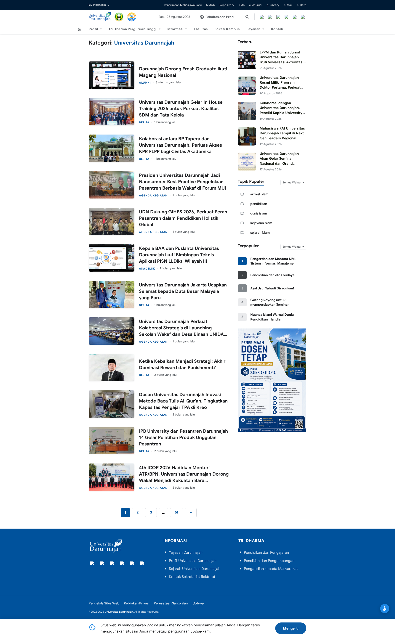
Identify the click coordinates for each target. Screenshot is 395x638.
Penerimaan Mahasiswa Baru (183, 5)
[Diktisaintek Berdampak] (131, 16)
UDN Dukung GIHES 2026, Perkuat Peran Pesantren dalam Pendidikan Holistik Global (183, 218)
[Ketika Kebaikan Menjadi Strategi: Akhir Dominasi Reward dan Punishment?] (111, 367)
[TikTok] (286, 16)
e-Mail (288, 5)
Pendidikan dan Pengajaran (266, 552)
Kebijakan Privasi (136, 603)
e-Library (273, 5)
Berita (144, 122)
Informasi (175, 29)
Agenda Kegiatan (153, 195)
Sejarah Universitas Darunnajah (194, 569)
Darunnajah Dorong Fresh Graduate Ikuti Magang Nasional (183, 72)
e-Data (301, 5)
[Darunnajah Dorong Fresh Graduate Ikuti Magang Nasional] (111, 75)
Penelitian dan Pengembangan (269, 561)
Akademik (147, 268)
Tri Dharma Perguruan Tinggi (133, 29)
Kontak (277, 29)
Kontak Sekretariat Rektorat (192, 576)
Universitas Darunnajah (119, 611)
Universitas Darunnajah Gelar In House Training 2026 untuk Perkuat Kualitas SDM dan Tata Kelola (181, 108)
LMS (242, 5)
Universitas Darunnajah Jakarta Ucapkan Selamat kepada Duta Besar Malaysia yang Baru (183, 291)
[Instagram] (278, 16)
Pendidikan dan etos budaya (272, 275)
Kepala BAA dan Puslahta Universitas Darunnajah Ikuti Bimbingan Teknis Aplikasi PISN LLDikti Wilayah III (179, 255)
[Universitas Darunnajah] (100, 16)
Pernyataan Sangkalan (171, 603)
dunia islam (258, 213)
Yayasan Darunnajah (186, 552)
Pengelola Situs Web (104, 603)
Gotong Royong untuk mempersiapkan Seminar (269, 302)
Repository (226, 5)
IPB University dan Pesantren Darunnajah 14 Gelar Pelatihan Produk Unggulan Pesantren (183, 437)
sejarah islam (260, 232)
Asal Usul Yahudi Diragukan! (272, 288)
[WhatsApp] (302, 16)
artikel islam (259, 194)
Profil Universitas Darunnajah (192, 561)
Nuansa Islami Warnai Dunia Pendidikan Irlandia (272, 316)
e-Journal (255, 5)
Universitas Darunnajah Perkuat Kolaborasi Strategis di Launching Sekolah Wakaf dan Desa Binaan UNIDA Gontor (181, 328)
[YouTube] (294, 16)
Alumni (145, 82)
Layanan (253, 29)
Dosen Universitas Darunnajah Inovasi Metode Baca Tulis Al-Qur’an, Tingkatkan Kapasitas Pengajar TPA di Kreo (183, 401)
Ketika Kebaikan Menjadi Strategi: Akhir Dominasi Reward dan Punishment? (182, 364)
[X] (270, 16)
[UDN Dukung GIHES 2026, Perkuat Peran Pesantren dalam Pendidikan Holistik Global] (111, 221)
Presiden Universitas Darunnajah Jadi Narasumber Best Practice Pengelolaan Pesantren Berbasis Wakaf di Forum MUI (182, 181)
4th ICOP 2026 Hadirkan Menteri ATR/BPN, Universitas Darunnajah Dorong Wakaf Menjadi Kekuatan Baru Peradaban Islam (184, 474)
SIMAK (210, 5)
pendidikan (258, 204)
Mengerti (291, 628)
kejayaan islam (261, 223)
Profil (93, 29)
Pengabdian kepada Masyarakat (271, 569)
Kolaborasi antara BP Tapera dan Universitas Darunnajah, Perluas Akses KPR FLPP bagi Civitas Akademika (180, 145)
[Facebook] (261, 16)
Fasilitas (201, 29)
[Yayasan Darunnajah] (119, 16)
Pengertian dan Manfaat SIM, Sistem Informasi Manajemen (273, 261)
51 (176, 512)
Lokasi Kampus (227, 29)
